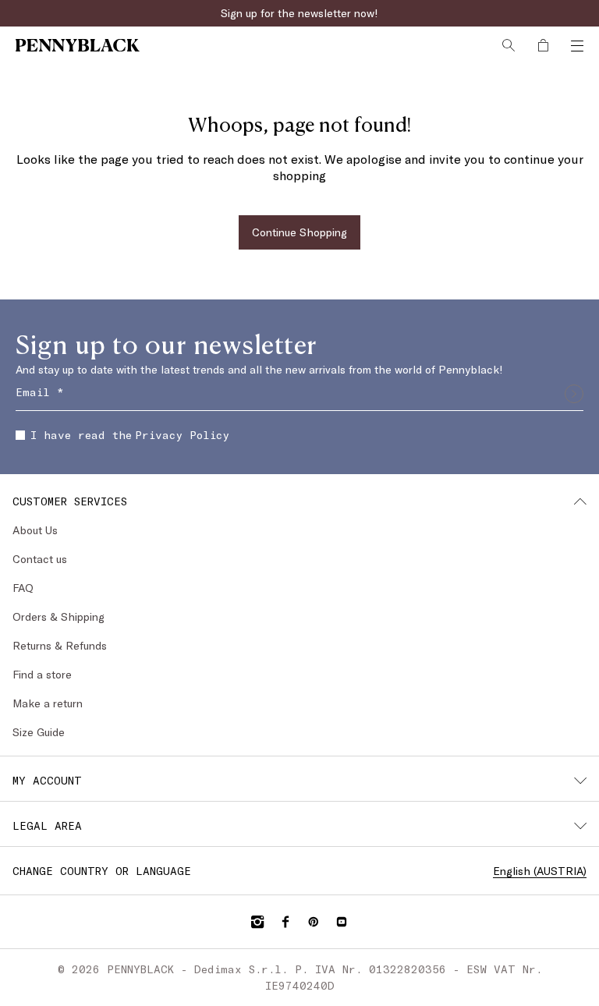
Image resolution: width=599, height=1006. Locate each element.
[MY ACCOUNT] (580, 780)
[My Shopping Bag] (543, 45)
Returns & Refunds (59, 645)
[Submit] (574, 393)
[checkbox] (20, 435)
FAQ (23, 587)
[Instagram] (257, 922)
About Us (35, 530)
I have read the (129, 434)
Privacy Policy (182, 434)
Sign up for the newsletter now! (299, 12)
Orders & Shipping (58, 616)
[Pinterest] (313, 922)
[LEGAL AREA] (580, 826)
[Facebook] (285, 922)
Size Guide (38, 732)
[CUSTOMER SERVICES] (580, 501)
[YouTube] (341, 922)
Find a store (42, 674)
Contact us (39, 558)
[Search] (508, 45)
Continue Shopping (299, 232)
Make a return (47, 703)
